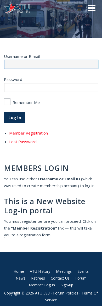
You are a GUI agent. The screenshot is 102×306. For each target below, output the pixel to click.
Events (83, 271)
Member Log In (42, 284)
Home (19, 271)
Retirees (38, 278)
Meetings (64, 271)
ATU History (40, 271)
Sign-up (67, 284)
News (20, 278)
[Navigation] (91, 8)
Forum (81, 278)
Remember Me (26, 102)
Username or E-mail (22, 56)
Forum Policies (65, 293)
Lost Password (23, 141)
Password (13, 79)
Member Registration (28, 133)
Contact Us (60, 278)
